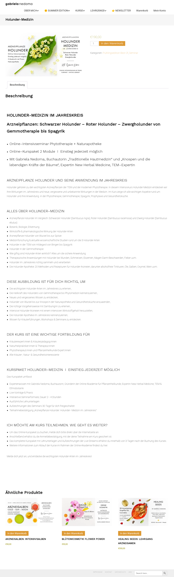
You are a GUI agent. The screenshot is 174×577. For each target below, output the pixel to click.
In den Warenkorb (112, 43)
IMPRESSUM (97, 572)
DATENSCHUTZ (120, 572)
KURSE (79, 10)
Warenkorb (142, 10)
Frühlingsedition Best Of (115, 52)
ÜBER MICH (30, 10)
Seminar (133, 52)
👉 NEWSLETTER (121, 10)
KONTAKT (108, 572)
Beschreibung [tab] (17, 84)
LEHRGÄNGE (97, 10)
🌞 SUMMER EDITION (56, 10)
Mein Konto (159, 10)
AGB (130, 572)
